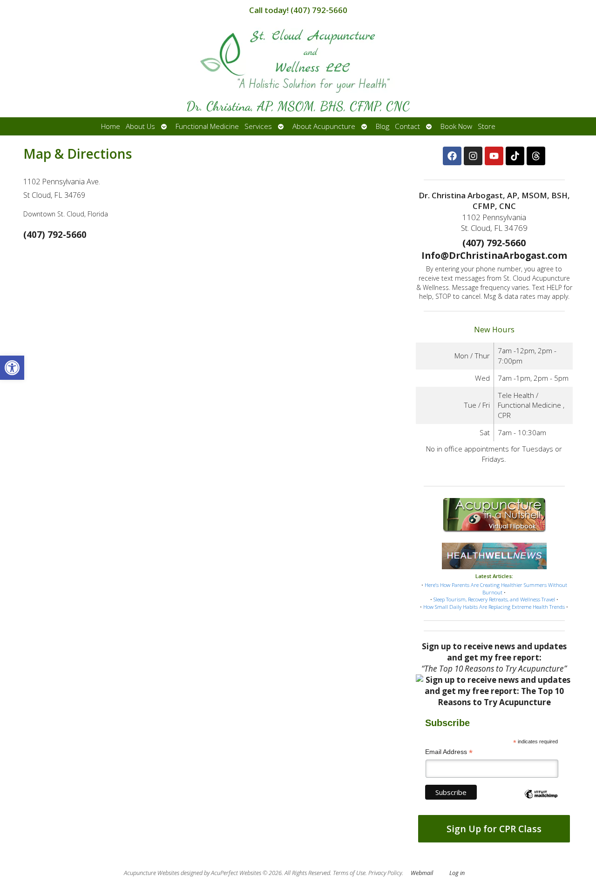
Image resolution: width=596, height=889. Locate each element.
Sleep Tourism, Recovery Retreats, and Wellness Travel (494, 599)
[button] (12, 368)
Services (258, 126)
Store (486, 126)
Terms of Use (349, 873)
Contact (407, 126)
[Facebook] (452, 156)
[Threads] (536, 156)
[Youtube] (494, 156)
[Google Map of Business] (213, 360)
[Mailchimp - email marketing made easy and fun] (540, 802)
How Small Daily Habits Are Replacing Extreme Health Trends (494, 606)
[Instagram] (473, 156)
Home (110, 126)
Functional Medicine (207, 126)
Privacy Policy (385, 873)
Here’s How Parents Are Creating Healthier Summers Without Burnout (496, 588)
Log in (457, 873)
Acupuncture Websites (151, 873)
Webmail (422, 873)
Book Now (456, 126)
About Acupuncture (323, 126)
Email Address (449, 752)
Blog (382, 126)
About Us (140, 126)
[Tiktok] (515, 156)
